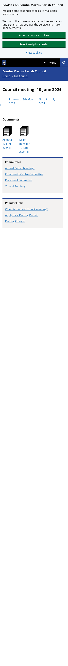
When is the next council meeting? (26, 209)
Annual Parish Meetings (19, 168)
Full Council (21, 76)
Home (6, 76)
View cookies (34, 52)
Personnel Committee (18, 180)
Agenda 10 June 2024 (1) (7, 144)
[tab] (50, 62)
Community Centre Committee (24, 174)
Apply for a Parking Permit (21, 215)
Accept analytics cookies (34, 35)
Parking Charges (15, 221)
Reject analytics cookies (34, 44)
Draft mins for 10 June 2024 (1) (24, 146)
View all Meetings (15, 186)
